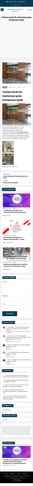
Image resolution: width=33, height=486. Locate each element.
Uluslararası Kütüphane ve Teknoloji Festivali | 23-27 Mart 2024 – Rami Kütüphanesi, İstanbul (15, 265)
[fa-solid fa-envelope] (19, 5)
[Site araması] (28, 10)
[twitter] (15, 5)
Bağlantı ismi (5, 295)
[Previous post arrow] (29, 176)
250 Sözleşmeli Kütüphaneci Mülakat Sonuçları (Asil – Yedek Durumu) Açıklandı (13, 238)
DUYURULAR (8, 447)
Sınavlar (18, 474)
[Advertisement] (16, 38)
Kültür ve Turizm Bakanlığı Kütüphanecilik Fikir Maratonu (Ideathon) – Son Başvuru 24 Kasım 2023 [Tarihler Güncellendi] (15, 397)
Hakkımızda (12, 474)
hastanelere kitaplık (23, 132)
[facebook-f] (13, 5)
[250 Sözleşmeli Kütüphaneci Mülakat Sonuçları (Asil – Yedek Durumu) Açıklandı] (16, 227)
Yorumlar (4, 281)
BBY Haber (13, 87)
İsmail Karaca (8, 208)
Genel (5, 87)
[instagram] (17, 5)
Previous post (6, 174)
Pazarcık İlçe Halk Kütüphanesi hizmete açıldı (15, 177)
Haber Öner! (25, 474)
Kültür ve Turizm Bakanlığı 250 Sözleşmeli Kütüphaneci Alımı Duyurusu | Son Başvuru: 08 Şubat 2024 (15, 391)
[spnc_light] (31, 10)
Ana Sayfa (6, 474)
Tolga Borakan (11, 327)
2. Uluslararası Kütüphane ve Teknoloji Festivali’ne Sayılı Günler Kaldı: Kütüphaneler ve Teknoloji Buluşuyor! (14, 211)
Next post (5, 180)
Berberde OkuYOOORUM (10, 183)
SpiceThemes (19, 482)
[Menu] (2, 9)
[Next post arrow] (29, 183)
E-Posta (4, 304)
